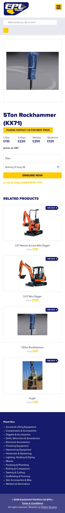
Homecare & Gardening (19, 453)
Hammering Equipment (18, 449)
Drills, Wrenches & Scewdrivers (23, 438)
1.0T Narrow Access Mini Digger (32, 245)
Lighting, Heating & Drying (20, 457)
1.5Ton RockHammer (32, 347)
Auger (32, 398)
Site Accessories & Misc (19, 480)
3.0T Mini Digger (32, 296)
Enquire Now (32, 175)
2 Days (22, 137)
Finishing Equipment (17, 446)
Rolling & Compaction (18, 468)
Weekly (36, 137)
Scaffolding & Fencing (18, 476)
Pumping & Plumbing (17, 465)
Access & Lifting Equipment (21, 427)
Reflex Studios (49, 507)
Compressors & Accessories (21, 430)
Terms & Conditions (32, 503)
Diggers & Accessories (18, 434)
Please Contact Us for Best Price (28, 130)
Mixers (9, 461)
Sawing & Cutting (15, 472)
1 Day (6, 137)
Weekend (52, 137)
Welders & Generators (18, 483)
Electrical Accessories (18, 442)
